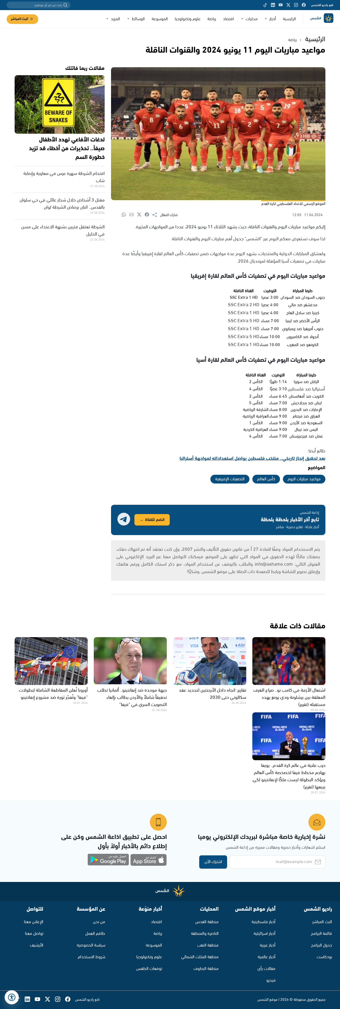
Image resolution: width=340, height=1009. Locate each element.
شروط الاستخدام (91, 957)
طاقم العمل (95, 934)
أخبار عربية (267, 945)
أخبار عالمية (266, 957)
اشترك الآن (213, 862)
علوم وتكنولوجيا (188, 19)
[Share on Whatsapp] (125, 215)
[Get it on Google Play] (108, 860)
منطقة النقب (208, 945)
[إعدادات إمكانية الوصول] (12, 997)
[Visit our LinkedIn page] (273, 5)
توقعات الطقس (149, 969)
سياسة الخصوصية (91, 945)
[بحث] (65, 5)
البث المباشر (19, 19)
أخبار (272, 19)
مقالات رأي (266, 969)
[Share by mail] (133, 215)
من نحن (99, 922)
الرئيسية (289, 19)
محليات (252, 19)
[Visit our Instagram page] (296, 5)
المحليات (209, 909)
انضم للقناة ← (152, 520)
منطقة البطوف (206, 969)
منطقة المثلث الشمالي (200, 957)
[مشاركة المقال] (156, 215)
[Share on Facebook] (148, 215)
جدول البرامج (321, 945)
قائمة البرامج (321, 934)
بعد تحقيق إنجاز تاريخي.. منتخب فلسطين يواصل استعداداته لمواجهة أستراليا (252, 458)
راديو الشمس (318, 909)
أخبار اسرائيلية (264, 934)
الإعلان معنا (33, 922)
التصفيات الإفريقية (230, 479)
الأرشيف (36, 945)
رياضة (211, 19)
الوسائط (138, 19)
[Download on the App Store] (148, 860)
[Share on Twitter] (141, 215)
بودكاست (324, 957)
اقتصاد (228, 19)
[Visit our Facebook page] (304, 5)
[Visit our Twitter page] (288, 5)
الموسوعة (160, 19)
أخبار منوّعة (150, 909)
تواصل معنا (34, 934)
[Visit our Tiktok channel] (265, 5)
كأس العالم (266, 479)
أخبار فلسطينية (263, 922)
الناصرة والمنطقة (205, 934)
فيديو (270, 980)
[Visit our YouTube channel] (281, 5)
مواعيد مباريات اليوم (304, 479)
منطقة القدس (207, 922)
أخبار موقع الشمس (255, 909)
